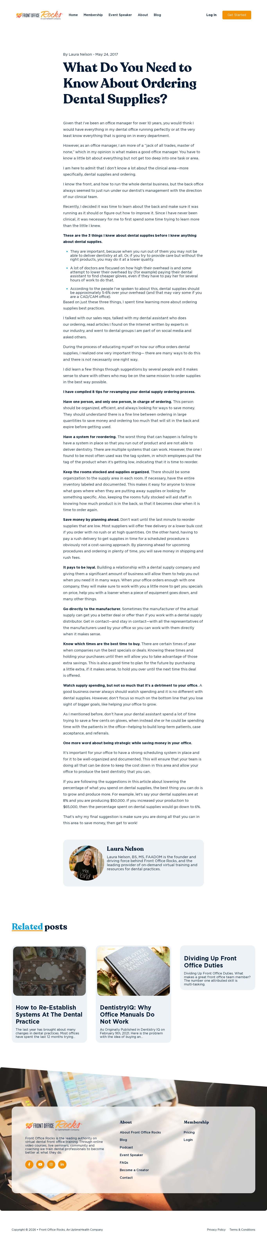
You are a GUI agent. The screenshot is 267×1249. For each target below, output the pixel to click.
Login (188, 1139)
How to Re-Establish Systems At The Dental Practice (49, 1015)
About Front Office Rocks (140, 1132)
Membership (93, 15)
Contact (126, 1177)
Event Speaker (120, 15)
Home (73, 15)
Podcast (126, 1147)
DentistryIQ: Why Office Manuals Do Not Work (127, 1015)
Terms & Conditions (242, 1230)
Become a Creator (134, 1170)
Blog (157, 15)
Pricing (189, 1132)
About (143, 15)
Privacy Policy (216, 1230)
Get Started (237, 15)
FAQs (124, 1162)
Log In (211, 15)
